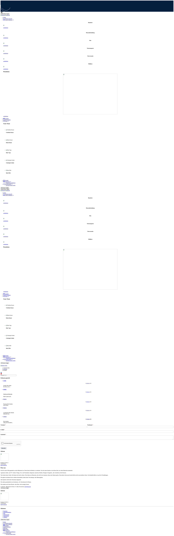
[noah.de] (5, 15)
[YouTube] (1, 373)
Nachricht (3, 434)
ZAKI (4, 380)
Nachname (90, 425)
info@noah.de (4, 465)
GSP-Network (28, 486)
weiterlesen (5, 27)
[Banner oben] (87, 365)
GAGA (5, 416)
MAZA (5, 408)
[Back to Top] (2, 12)
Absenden (3, 448)
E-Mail (3, 429)
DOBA (4, 389)
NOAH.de (87, 383)
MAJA (4, 399)
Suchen (2, 375)
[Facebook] (1, 372)
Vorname (3, 425)
